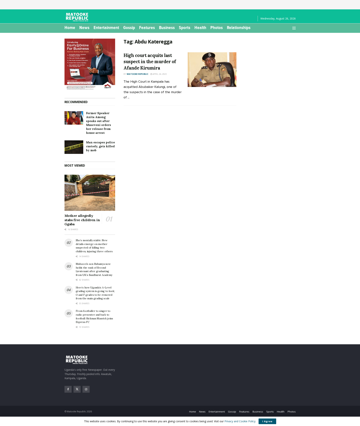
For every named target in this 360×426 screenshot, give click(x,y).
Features (147, 27)
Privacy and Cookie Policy (239, 421)
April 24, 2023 (159, 74)
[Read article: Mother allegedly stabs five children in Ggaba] (89, 193)
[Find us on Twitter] (77, 389)
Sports (184, 27)
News (84, 27)
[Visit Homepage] (77, 17)
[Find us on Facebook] (68, 389)
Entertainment (106, 27)
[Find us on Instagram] (86, 389)
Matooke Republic (137, 74)
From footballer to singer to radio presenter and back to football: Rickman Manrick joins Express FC (94, 316)
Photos (216, 27)
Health (200, 27)
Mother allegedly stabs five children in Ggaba (82, 219)
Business (167, 27)
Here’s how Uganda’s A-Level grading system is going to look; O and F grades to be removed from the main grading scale (95, 293)
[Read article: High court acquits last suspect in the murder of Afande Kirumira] (212, 69)
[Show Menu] (294, 28)
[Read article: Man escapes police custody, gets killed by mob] (73, 147)
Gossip (129, 27)
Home (69, 27)
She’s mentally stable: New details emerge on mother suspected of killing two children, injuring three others (94, 246)
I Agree (267, 421)
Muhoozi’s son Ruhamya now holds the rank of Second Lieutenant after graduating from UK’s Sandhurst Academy (94, 269)
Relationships (238, 27)
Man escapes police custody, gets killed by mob (100, 146)
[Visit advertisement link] (89, 64)
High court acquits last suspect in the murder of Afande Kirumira (150, 61)
